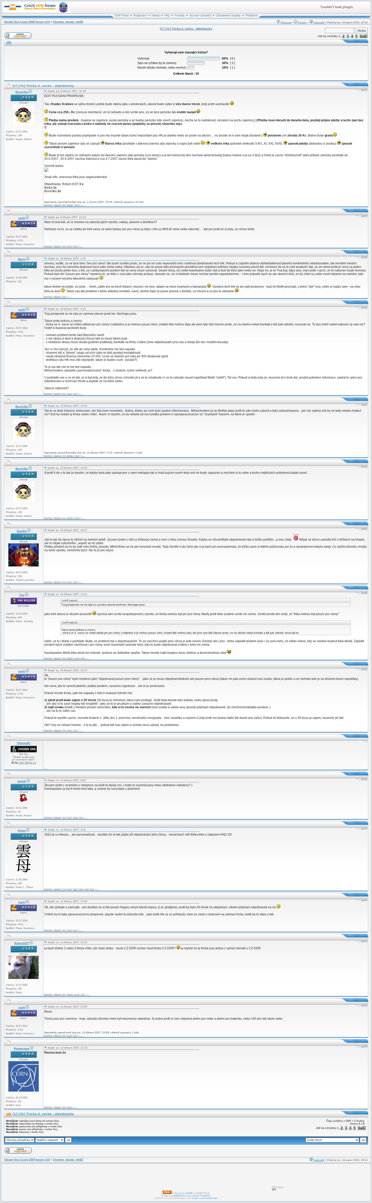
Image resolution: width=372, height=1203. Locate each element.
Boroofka (21, 91)
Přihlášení (251, 15)
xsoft (21, 218)
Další (363, 36)
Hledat (155, 15)
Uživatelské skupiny (228, 15)
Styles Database (202, 1195)
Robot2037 (21, 943)
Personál (286, 22)
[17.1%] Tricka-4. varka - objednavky (43, 1114)
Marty (21, 259)
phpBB (188, 1193)
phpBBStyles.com (181, 1195)
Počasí (302, 22)
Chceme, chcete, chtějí (68, 21)
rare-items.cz (27, 762)
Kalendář (319, 22)
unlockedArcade (208, 1198)
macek (21, 781)
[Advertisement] (136, 755)
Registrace (140, 15)
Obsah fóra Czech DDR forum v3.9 (27, 21)
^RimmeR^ (23, 743)
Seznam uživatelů (200, 15)
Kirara (22, 830)
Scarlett (22, 531)
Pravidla (179, 15)
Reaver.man (21, 1048)
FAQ (167, 15)
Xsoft (195, 1198)
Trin (21, 595)
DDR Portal (122, 15)
